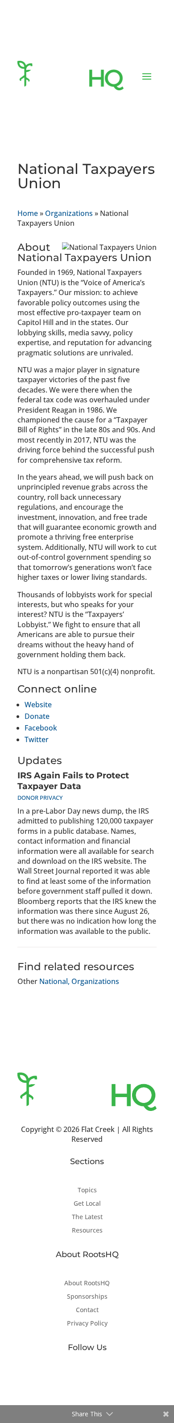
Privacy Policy (87, 1323)
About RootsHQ (87, 1283)
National (53, 981)
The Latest (87, 1217)
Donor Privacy (39, 798)
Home (27, 213)
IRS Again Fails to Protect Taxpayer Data (73, 781)
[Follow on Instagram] (105, 1376)
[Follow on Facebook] (69, 1376)
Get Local (87, 1204)
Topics (87, 1190)
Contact (87, 1310)
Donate (37, 716)
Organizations (69, 213)
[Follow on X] (87, 1376)
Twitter (37, 739)
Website (38, 704)
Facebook (41, 728)
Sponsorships (87, 1297)
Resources (87, 1230)
